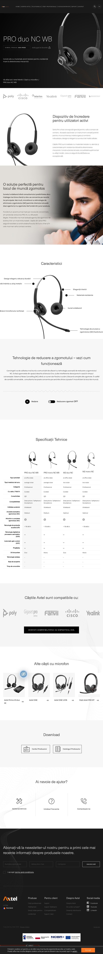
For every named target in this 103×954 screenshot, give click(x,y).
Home (18, 6)
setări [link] (74, 951)
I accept (21, 872)
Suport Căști (49, 914)
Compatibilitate (50, 910)
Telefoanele (36, 6)
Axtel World (18, 80)
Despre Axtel (26, 6)
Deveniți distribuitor (73, 910)
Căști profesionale (49, 6)
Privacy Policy (25, 927)
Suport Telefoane (50, 907)
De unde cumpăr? (73, 907)
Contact (81, 6)
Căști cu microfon (31, 80)
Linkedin (94, 910)
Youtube (94, 907)
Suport (74, 6)
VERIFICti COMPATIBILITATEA (51, 630)
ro (99, 6)
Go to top (97, 927)
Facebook (94, 903)
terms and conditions (24, 872)
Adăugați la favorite (40, 48)
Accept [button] (88, 950)
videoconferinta (64, 6)
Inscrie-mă (91, 864)
